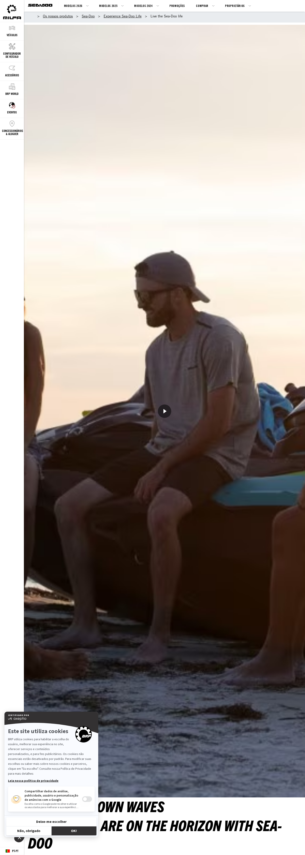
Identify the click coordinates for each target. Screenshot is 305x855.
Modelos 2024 (143, 6)
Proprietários (235, 6)
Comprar (202, 6)
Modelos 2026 (73, 6)
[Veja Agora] (164, 411)
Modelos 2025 (108, 6)
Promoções (177, 6)
